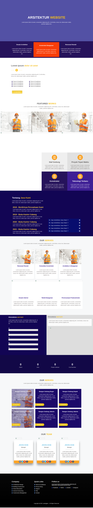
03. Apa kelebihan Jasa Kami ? (58, 225)
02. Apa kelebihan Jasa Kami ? (58, 222)
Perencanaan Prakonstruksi (71, 298)
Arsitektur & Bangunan (70, 266)
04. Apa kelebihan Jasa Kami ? (58, 228)
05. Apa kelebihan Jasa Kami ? (58, 231)
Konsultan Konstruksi (46, 266)
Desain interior (23, 298)
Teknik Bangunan (47, 298)
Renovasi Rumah (22, 266)
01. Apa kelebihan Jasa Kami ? (58, 220)
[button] (64, 220)
